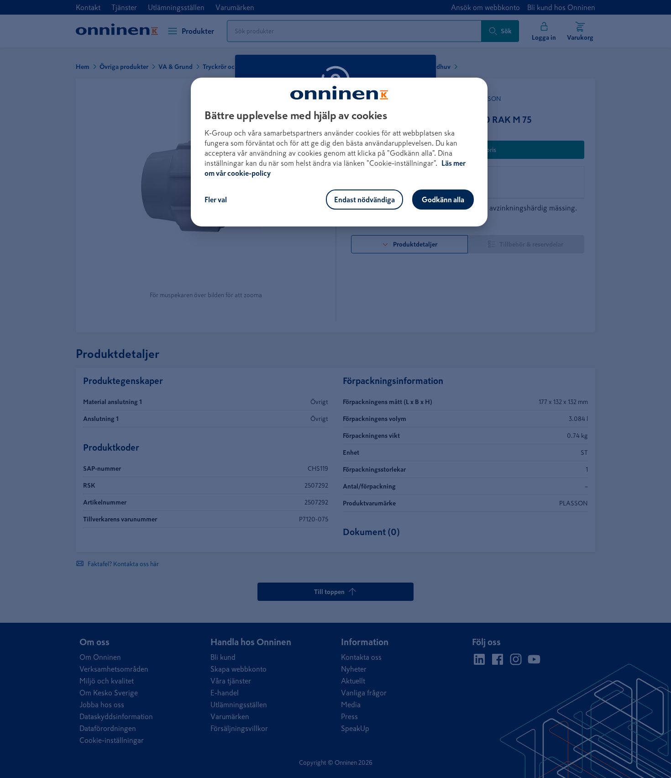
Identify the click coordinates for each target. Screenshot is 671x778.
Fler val (215, 199)
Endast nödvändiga (364, 199)
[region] (339, 152)
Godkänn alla (443, 199)
